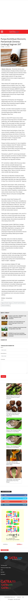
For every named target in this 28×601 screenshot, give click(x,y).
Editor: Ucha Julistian (7, 298)
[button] (26, 50)
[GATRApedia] (7, 584)
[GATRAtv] (7, 587)
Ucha (3, 46)
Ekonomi (5, 35)
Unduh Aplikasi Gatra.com (9, 597)
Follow (24, 498)
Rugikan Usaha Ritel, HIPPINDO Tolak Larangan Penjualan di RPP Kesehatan (17, 317)
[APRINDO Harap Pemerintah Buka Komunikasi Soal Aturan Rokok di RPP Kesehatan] (4, 334)
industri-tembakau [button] (5, 305)
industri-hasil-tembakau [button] (19, 302)
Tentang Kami (4, 565)
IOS (23, 597)
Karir (2, 569)
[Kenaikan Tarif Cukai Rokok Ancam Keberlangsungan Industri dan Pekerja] (4, 323)
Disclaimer (3, 574)
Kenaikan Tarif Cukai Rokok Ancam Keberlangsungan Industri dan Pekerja (17, 323)
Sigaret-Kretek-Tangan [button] (6, 302)
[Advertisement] (14, 15)
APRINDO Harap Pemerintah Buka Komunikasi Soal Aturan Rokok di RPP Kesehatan (17, 335)
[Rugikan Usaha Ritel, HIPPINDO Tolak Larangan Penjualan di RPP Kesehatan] (4, 317)
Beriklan (2, 572)
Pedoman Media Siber (6, 567)
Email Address (3, 353)
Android (19, 597)
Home (2, 35)
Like (25, 495)
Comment (3, 359)
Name (2, 347)
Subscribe (24, 501)
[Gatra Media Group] (8, 581)
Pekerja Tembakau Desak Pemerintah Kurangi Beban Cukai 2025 (17, 328)
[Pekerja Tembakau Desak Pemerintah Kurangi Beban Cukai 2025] (4, 329)
